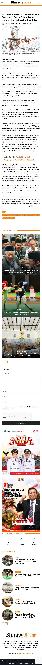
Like (8, 538)
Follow (21, 538)
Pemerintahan (21, 351)
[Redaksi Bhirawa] (3, 23)
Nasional (17, 599)
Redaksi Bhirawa (15, 23)
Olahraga (20, 309)
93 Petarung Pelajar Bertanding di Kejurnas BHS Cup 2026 (21, 313)
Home (3, 10)
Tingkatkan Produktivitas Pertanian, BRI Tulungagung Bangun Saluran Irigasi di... (25, 615)
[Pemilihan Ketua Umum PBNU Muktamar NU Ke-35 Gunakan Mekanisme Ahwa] (21, 254)
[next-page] (6, 362)
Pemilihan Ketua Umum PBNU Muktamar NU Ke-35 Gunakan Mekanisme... (25, 561)
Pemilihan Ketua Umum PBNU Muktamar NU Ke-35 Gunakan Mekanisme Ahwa (21, 271)
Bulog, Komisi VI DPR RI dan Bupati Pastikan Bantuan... (27, 588)
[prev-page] (3, 362)
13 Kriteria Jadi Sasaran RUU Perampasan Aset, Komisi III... (25, 602)
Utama (21, 268)
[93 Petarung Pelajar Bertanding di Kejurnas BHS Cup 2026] (21, 296)
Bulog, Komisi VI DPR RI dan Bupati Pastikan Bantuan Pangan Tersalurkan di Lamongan (21, 355)
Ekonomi (17, 611)
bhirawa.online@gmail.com (25, 653)
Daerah (9, 10)
